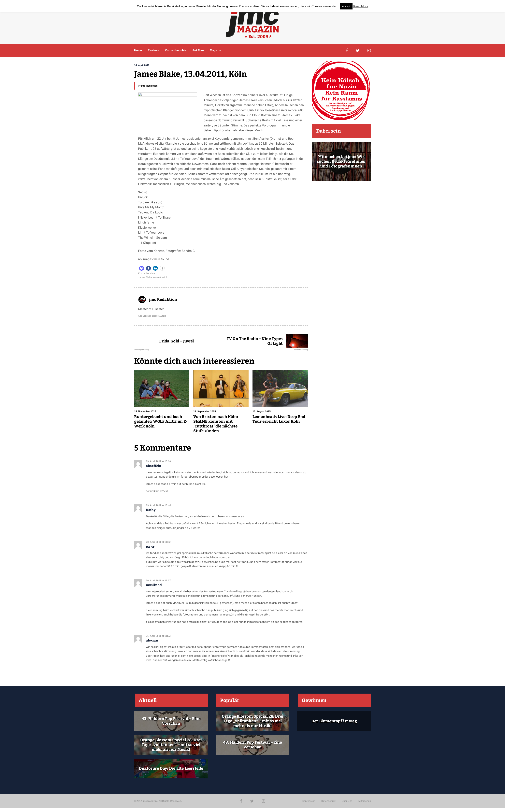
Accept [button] (346, 6)
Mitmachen (364, 801)
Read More (360, 6)
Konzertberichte (175, 50)
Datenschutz (328, 801)
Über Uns (347, 801)
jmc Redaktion (149, 85)
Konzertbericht (160, 277)
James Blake (145, 277)
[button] (141, 268)
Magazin (215, 50)
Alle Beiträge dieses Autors (152, 315)
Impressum (308, 801)
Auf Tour (198, 50)
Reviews (153, 50)
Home (138, 50)
